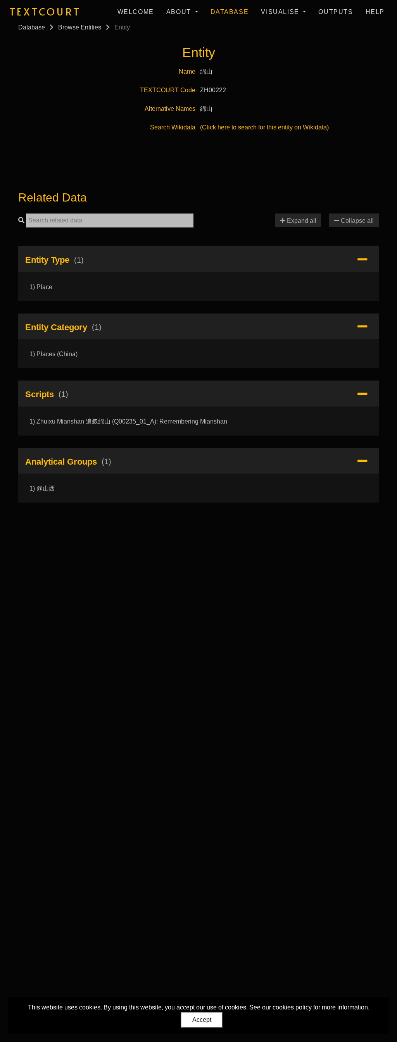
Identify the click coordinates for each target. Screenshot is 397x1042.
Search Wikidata (172, 127)
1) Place (40, 287)
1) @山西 (42, 488)
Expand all (300, 220)
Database (230, 12)
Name (187, 71)
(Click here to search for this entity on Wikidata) (264, 127)
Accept (201, 1019)
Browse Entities (79, 27)
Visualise (281, 12)
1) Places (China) (53, 354)
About (179, 12)
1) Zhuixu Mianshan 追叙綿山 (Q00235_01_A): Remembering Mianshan (128, 421)
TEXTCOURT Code (167, 90)
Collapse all (356, 220)
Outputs (335, 12)
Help (375, 12)
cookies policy (292, 1007)
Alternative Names (170, 108)
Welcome (135, 12)
